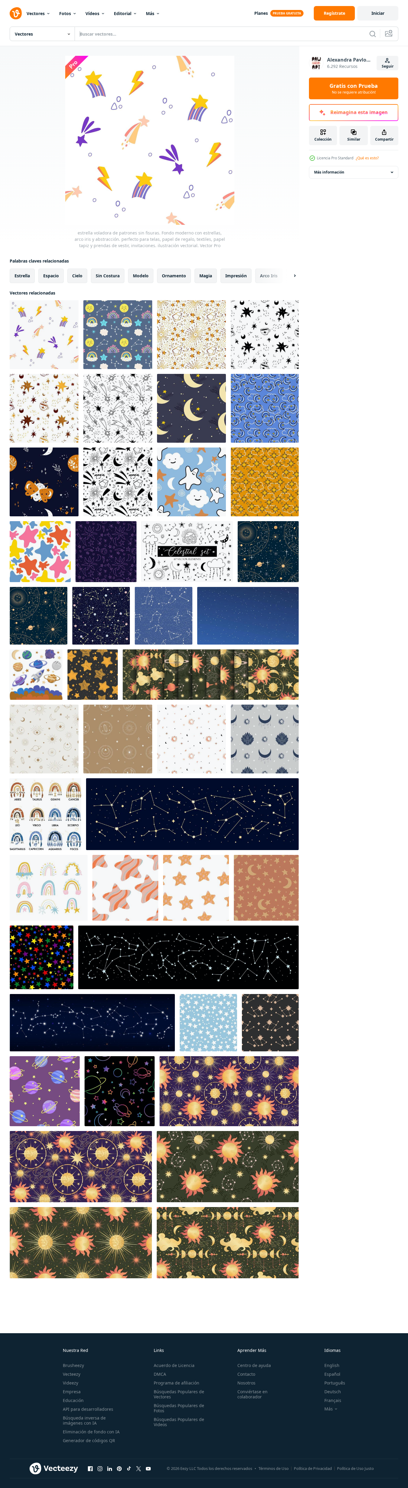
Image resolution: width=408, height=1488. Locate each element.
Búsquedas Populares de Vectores (179, 1394)
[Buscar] (372, 33)
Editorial (122, 13)
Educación (73, 1400)
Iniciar (377, 13)
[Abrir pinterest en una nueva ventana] (119, 1468)
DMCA (160, 1374)
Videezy (70, 1383)
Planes (261, 13)
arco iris (269, 276)
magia (205, 276)
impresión (236, 276)
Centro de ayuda (254, 1365)
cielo (77, 276)
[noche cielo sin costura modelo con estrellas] (270, 1022)
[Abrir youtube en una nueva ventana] (148, 1468)
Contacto (246, 1374)
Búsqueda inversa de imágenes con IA (84, 1420)
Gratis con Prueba (353, 88)
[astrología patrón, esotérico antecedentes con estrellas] (38, 616)
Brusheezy (73, 1365)
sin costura (108, 276)
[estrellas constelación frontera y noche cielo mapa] (92, 1022)
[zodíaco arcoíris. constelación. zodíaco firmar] (45, 814)
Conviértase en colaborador (252, 1394)
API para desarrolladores (88, 1409)
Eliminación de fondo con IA (91, 1432)
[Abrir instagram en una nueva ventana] (100, 1468)
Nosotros (246, 1383)
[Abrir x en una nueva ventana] (138, 1468)
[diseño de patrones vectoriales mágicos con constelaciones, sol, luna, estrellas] (117, 739)
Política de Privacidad (313, 1468)
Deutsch (332, 1391)
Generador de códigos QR (89, 1440)
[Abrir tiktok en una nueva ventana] (129, 1468)
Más (150, 13)
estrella (22, 276)
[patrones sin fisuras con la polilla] (44, 482)
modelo (141, 276)
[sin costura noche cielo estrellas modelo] (120, 1091)
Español (332, 1374)
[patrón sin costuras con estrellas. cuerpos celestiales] (125, 888)
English (331, 1365)
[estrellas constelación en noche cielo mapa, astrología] (188, 957)
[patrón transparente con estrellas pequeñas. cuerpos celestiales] (196, 888)
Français (332, 1400)
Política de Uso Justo (355, 1468)
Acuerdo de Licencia (174, 1365)
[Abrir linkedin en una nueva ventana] (109, 1468)
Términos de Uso (274, 1468)
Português (334, 1383)
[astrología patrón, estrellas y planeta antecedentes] (268, 551)
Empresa (72, 1391)
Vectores (36, 13)
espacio (51, 276)
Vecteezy (71, 1374)
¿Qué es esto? (367, 158)
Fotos (65, 13)
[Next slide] (289, 276)
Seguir (388, 66)
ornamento (174, 276)
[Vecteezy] (16, 13)
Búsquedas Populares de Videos (179, 1421)
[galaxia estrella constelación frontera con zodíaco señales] (192, 814)
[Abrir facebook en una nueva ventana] (90, 1468)
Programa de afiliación (176, 1383)
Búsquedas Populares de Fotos (179, 1408)
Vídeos (92, 13)
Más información (329, 172)
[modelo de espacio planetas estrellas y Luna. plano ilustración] (45, 1091)
